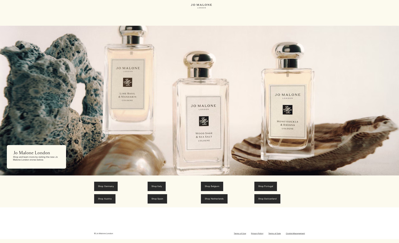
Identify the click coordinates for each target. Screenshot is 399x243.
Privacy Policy (257, 233)
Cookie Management (295, 233)
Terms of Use (240, 233)
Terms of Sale (274, 233)
